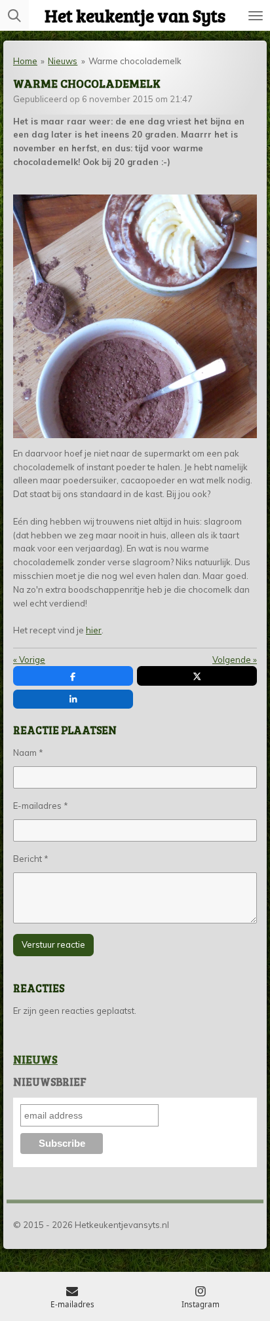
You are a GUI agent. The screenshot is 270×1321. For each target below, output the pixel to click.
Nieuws (62, 61)
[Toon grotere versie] (135, 316)
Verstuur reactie (53, 944)
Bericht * (30, 858)
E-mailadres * (40, 805)
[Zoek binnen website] (14, 15)
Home (25, 61)
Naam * (28, 752)
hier (94, 630)
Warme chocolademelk (135, 61)
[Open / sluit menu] (255, 15)
